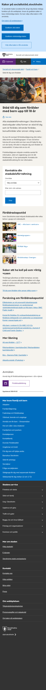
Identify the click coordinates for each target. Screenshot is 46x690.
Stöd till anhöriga (9, 460)
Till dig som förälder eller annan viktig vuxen (19, 290)
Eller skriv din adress (13, 188)
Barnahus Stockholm (10, 455)
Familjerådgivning (9, 409)
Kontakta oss (7, 573)
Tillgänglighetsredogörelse (13, 606)
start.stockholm (8, 634)
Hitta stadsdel (8, 547)
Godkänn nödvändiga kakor (15, 36)
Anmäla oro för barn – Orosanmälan (16, 421)
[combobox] (23, 192)
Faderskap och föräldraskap (13, 413)
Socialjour (6, 464)
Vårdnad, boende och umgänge (15, 417)
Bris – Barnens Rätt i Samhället (14, 355)
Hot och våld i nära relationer (13, 426)
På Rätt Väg (22, 246)
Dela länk (8, 117)
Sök (24, 61)
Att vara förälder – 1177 (11, 342)
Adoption (6, 405)
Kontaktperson (8, 434)
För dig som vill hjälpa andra (13, 451)
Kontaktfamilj (7, 438)
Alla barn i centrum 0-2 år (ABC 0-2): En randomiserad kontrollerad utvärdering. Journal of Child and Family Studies (21, 328)
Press (5, 591)
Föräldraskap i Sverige (26, 257)
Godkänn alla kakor (12, 28)
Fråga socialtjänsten (10, 468)
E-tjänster (6, 553)
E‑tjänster (9, 61)
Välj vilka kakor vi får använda (16, 45)
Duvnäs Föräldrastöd (11, 443)
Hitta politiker (8, 579)
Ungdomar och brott (10, 447)
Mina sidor (6, 585)
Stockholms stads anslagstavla (14, 559)
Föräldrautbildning (19, 383)
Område (8, 178)
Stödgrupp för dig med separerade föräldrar (19, 472)
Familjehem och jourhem (12, 430)
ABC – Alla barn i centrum (28, 224)
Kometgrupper (23, 235)
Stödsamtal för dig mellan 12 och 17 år (17, 477)
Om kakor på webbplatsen (12, 21)
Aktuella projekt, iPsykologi (13, 360)
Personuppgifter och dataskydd (14, 612)
